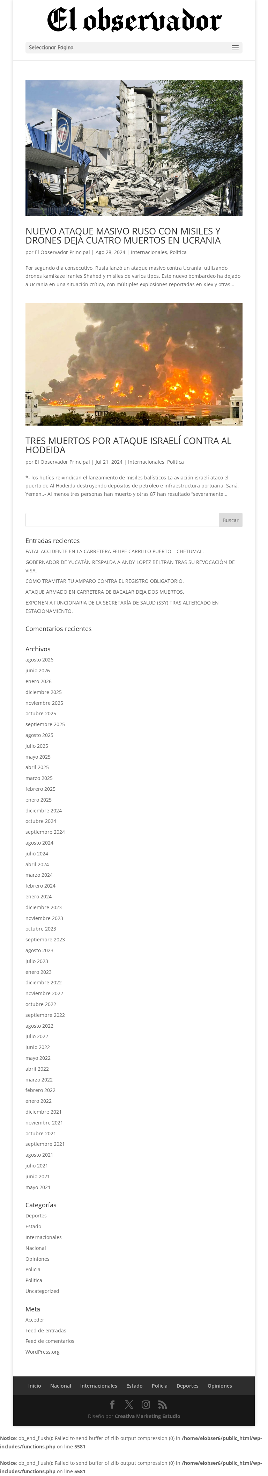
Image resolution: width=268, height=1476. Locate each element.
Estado (33, 1226)
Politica (178, 252)
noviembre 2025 (44, 703)
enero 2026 (38, 681)
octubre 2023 (40, 928)
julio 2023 (36, 961)
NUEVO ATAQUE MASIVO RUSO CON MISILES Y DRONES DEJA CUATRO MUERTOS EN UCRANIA (123, 235)
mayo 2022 (38, 1058)
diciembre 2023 (43, 907)
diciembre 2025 (43, 692)
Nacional (35, 1248)
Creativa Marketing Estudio (147, 1416)
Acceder (34, 1319)
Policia (32, 1269)
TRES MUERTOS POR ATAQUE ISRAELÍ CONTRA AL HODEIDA (128, 445)
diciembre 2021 (43, 1111)
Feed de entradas (45, 1330)
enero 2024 (38, 896)
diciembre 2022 (43, 982)
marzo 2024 (39, 874)
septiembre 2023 (45, 939)
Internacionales (149, 252)
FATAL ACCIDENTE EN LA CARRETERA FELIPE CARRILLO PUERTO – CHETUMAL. (114, 551)
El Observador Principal (62, 252)
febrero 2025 (40, 789)
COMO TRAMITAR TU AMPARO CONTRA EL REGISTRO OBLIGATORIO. (104, 581)
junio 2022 (37, 1047)
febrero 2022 (40, 1090)
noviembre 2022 (44, 993)
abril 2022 (37, 1068)
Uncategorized (42, 1291)
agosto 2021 (39, 1154)
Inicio (34, 1385)
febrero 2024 (40, 885)
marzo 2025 (39, 778)
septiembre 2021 (45, 1144)
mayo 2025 (38, 756)
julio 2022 (36, 1036)
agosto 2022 (39, 1025)
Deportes (36, 1215)
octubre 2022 (40, 1004)
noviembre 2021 (44, 1122)
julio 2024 (36, 853)
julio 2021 (36, 1165)
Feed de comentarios (49, 1341)
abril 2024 (37, 864)
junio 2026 (37, 670)
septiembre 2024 (45, 832)
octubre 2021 (40, 1133)
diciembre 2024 (43, 810)
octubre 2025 (40, 713)
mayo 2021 (38, 1187)
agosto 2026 (39, 659)
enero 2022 (38, 1101)
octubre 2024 (40, 821)
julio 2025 (36, 746)
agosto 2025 (39, 735)
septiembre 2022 (45, 1015)
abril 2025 (37, 767)
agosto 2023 (39, 950)
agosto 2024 (39, 842)
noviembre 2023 (44, 918)
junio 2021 (37, 1176)
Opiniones (37, 1259)
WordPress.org (42, 1351)
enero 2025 (38, 799)
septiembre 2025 (45, 724)
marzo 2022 (39, 1079)
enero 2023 (38, 972)
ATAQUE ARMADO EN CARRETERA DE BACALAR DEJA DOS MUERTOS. (104, 591)
